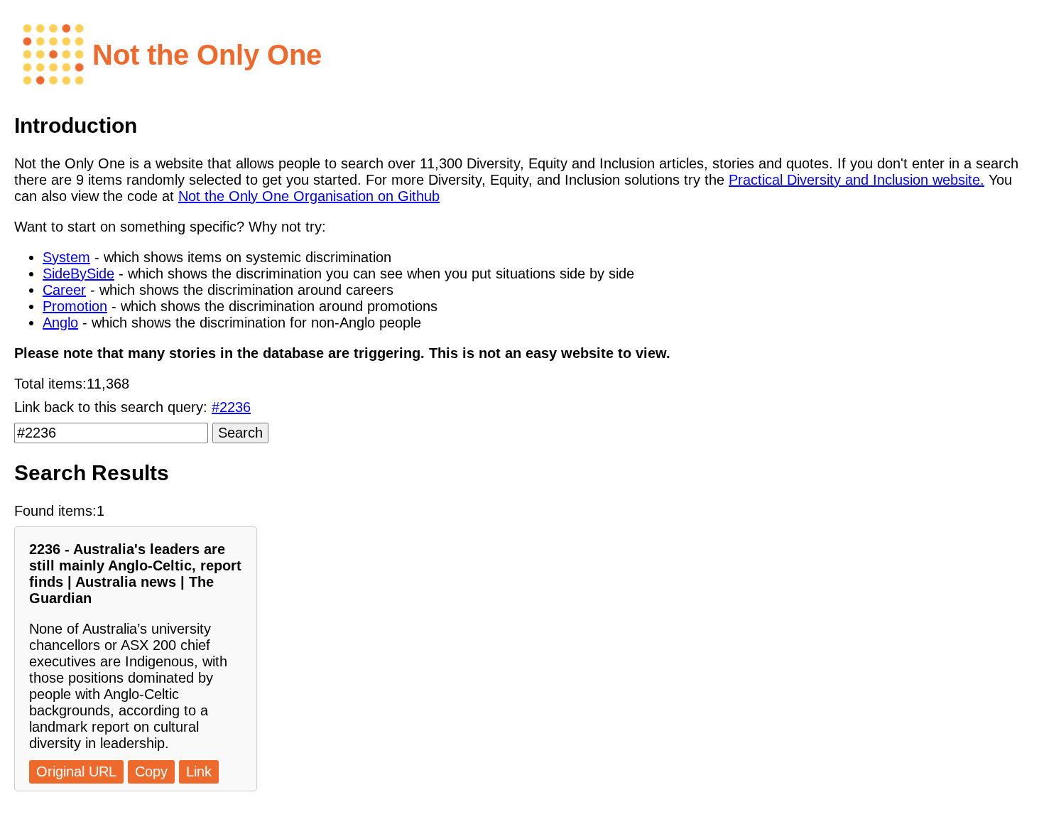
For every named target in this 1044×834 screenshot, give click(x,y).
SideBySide (78, 273)
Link (199, 771)
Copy (151, 771)
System (66, 257)
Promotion (75, 306)
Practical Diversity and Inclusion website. (856, 180)
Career (64, 290)
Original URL (76, 771)
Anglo (60, 322)
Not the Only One (207, 54)
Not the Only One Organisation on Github (309, 196)
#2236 (231, 407)
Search (240, 432)
